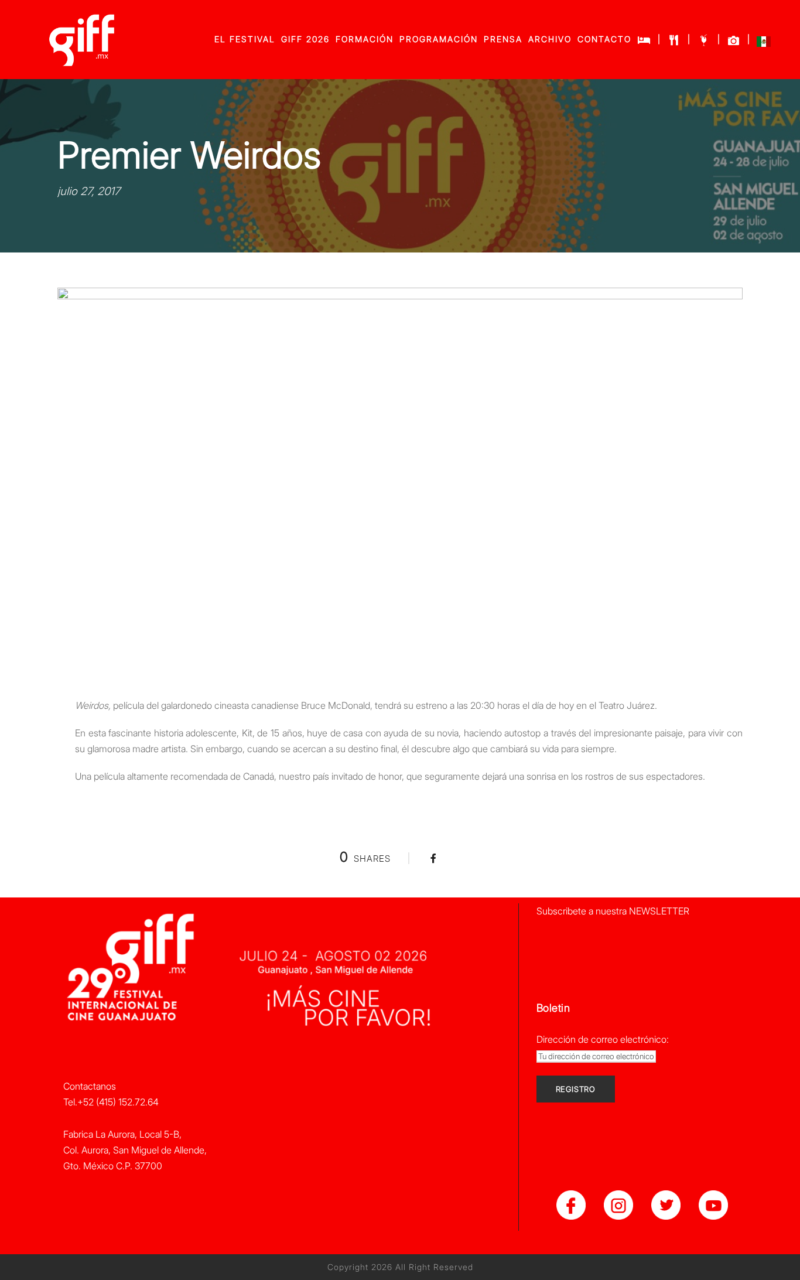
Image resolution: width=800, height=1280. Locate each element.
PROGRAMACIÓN (438, 39)
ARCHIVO (550, 39)
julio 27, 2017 (88, 191)
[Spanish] (764, 44)
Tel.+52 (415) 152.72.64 (111, 1102)
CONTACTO (604, 39)
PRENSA (503, 39)
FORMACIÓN (365, 39)
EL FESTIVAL (244, 39)
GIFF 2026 (305, 39)
